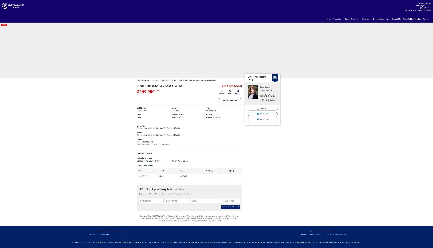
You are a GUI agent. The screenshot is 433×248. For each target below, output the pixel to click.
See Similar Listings (230, 100)
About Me (367, 20)
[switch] (222, 93)
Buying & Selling (352, 20)
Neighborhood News (381, 19)
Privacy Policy (331, 231)
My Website (264, 119)
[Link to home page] (13, 6)
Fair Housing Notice (336, 234)
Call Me (264, 108)
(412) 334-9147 (425, 8)
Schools (426, 19)
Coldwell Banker (101, 231)
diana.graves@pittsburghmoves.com (418, 10)
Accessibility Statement (313, 234)
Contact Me (396, 19)
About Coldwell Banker (412, 19)
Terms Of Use (315, 231)
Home (328, 19)
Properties (338, 20)
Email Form (263, 114)
